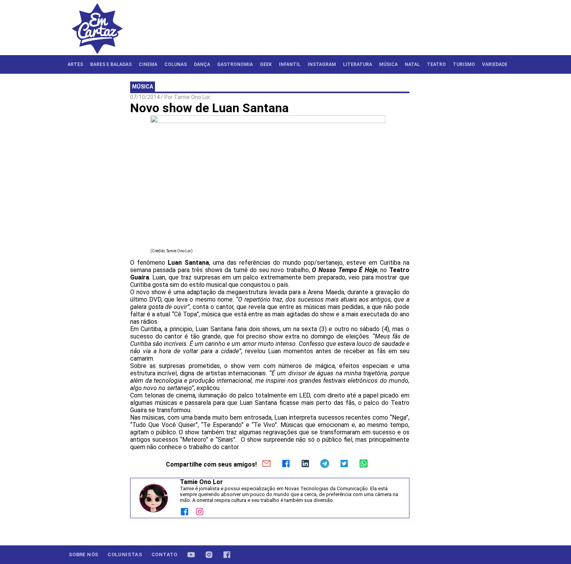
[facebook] (286, 464)
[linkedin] (305, 464)
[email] (266, 464)
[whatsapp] (363, 464)
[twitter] (344, 464)
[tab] (75, 64)
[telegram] (324, 464)
